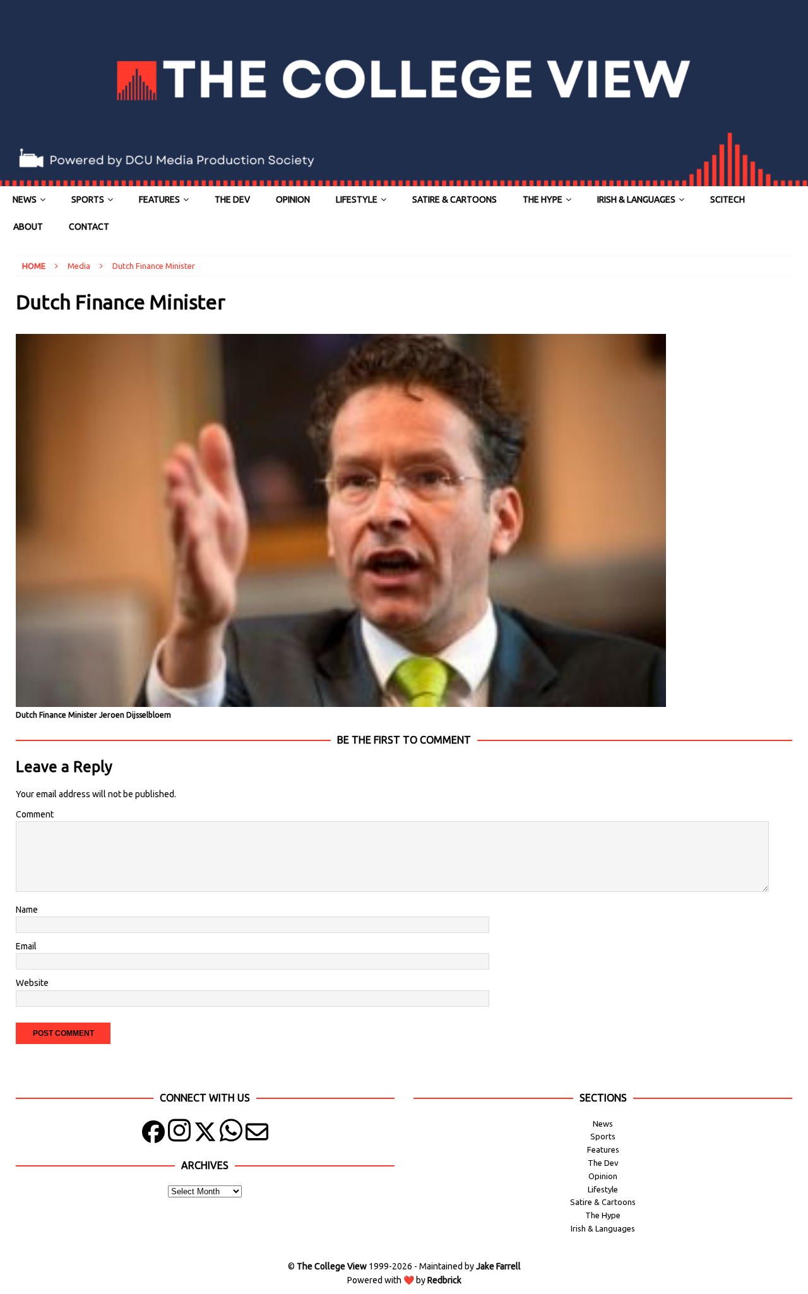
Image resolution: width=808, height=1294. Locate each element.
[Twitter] (205, 1134)
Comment (35, 814)
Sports (87, 199)
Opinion (293, 199)
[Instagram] (179, 1134)
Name (27, 910)
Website (32, 983)
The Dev (232, 199)
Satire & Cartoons (454, 199)
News (25, 199)
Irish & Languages (636, 199)
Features (159, 199)
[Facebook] (153, 1134)
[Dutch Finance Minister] (341, 700)
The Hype (542, 199)
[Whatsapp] (231, 1134)
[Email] (257, 1134)
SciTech (727, 199)
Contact (89, 227)
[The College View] (404, 179)
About (28, 227)
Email (26, 946)
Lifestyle (356, 199)
